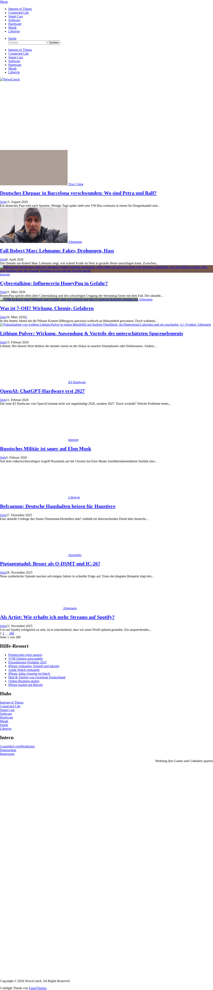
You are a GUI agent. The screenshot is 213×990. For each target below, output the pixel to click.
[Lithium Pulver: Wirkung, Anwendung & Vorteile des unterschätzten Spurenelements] (98, 324)
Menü (4, 2)
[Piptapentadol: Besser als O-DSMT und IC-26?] (34, 555)
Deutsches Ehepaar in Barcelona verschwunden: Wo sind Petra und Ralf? (78, 193)
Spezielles (75, 555)
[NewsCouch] (10, 79)
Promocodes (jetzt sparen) (25, 655)
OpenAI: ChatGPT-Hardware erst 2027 (42, 391)
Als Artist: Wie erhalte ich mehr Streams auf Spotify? (57, 617)
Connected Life (18, 12)
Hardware (14, 24)
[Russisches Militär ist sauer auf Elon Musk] (34, 440)
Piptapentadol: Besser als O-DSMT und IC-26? (50, 563)
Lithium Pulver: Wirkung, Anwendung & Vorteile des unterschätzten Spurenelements (91, 333)
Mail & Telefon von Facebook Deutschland (36, 677)
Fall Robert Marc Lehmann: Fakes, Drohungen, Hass (57, 250)
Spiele (4, 725)
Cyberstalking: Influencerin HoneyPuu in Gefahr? (54, 283)
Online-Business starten (23, 681)
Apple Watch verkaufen (24, 670)
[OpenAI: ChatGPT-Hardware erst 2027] (34, 382)
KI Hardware (77, 382)
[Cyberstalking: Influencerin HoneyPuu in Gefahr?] (106, 270)
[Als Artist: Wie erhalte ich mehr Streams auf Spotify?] (31, 608)
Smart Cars (15, 16)
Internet (5, 274)
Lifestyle (14, 31)
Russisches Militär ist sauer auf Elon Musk (45, 448)
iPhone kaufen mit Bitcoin (25, 685)
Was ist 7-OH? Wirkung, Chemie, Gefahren (47, 308)
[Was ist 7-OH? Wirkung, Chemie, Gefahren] (69, 299)
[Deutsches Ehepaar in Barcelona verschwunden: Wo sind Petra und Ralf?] (34, 184)
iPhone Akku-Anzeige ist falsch (29, 673)
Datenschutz (8, 750)
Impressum (7, 754)
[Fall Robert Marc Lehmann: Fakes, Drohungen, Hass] (34, 242)
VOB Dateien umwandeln (25, 658)
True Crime (75, 184)
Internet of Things (20, 9)
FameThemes (38, 988)
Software (14, 20)
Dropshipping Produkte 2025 (27, 662)
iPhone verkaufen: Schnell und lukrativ (33, 666)
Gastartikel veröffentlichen (17, 746)
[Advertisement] (106, 119)
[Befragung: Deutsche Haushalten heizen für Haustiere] (34, 497)
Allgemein (75, 242)
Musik (12, 27)
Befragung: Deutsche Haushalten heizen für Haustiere (57, 506)
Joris (3, 202)
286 (11, 633)
